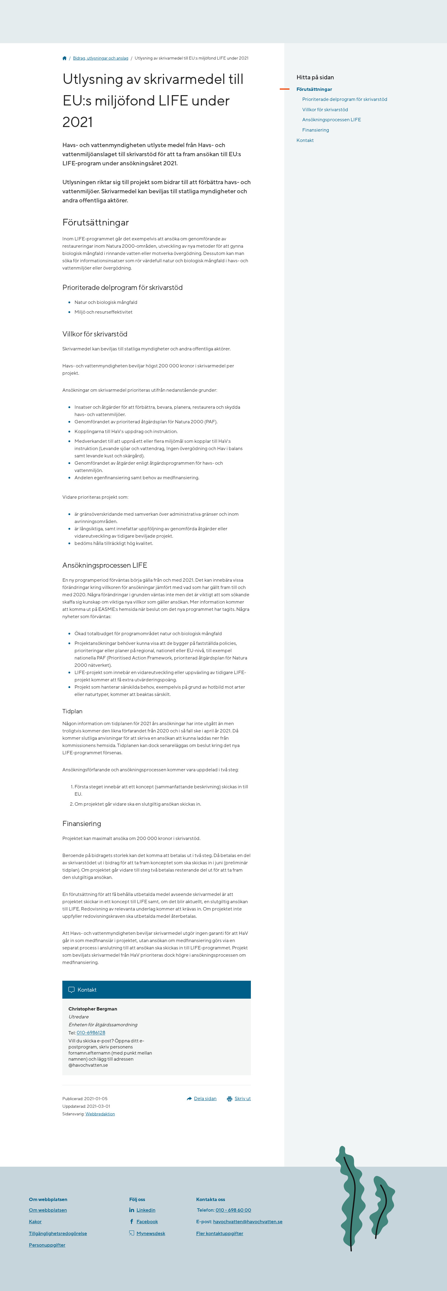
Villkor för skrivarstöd (325, 110)
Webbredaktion (100, 1114)
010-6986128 (91, 1033)
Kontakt (305, 140)
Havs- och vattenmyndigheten (64, 58)
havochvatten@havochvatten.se (247, 1222)
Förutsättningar (314, 89)
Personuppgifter (47, 1245)
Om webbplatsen (48, 1210)
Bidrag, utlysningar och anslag (100, 58)
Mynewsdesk (151, 1234)
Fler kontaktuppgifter (219, 1234)
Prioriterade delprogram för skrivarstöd (344, 99)
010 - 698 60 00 (233, 1210)
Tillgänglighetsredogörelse (58, 1234)
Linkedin (146, 1210)
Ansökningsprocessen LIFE (331, 120)
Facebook (147, 1222)
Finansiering (315, 130)
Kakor (35, 1222)
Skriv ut (243, 1099)
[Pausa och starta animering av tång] (374, 1200)
